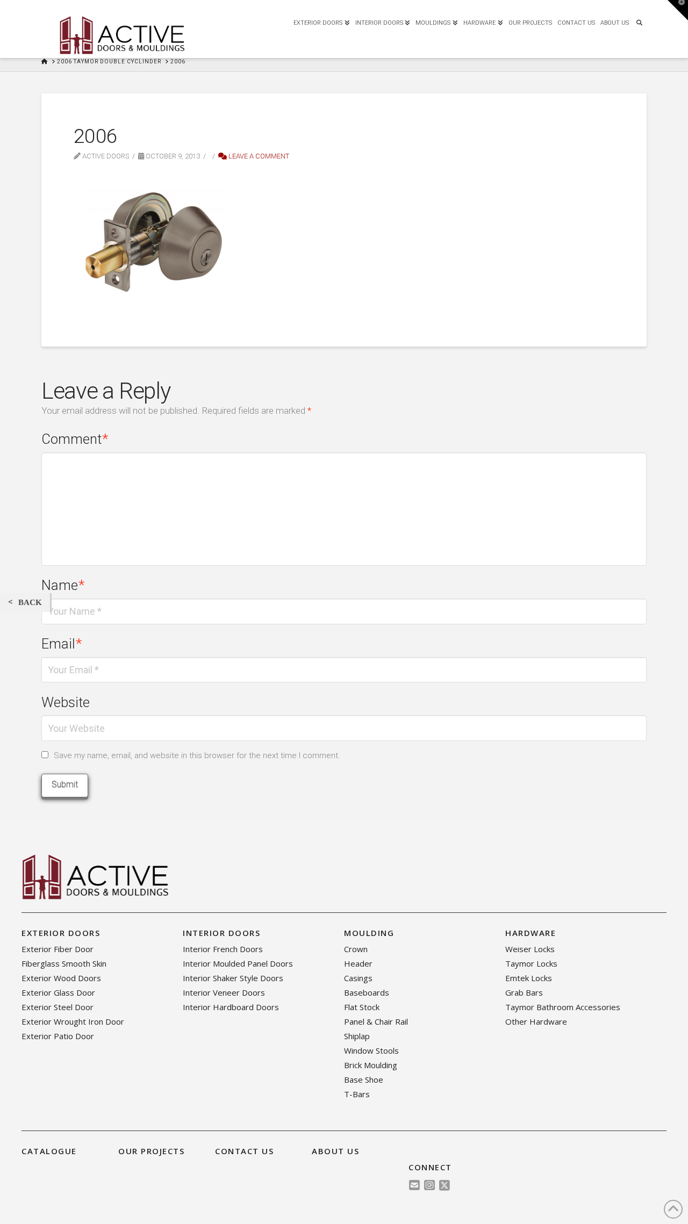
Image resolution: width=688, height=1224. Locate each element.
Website (65, 702)
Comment (75, 439)
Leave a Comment (258, 156)
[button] (678, 10)
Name (63, 585)
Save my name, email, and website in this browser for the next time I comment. (197, 755)
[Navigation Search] (639, 21)
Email (61, 644)
